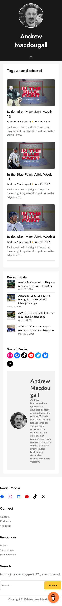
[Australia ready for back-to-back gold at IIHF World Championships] (11, 298)
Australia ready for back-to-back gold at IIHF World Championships (34, 299)
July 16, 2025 (42, 121)
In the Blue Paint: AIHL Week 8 (31, 236)
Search (52, 585)
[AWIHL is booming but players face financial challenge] (11, 315)
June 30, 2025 (42, 183)
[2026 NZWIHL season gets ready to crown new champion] (11, 329)
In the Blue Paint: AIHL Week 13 (29, 114)
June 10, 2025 (42, 241)
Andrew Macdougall (31, 41)
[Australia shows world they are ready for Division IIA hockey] (11, 284)
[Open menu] (31, 57)
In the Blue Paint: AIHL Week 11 (29, 176)
